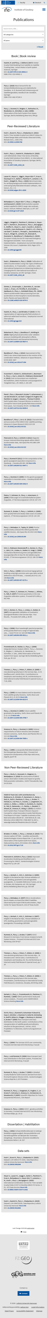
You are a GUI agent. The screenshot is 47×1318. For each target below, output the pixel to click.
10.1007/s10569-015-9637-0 (17, 341)
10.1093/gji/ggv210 (14, 321)
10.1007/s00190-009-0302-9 (17, 484)
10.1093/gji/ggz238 (14, 250)
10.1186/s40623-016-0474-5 (17, 300)
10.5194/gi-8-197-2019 (15, 211)
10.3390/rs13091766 (14, 142)
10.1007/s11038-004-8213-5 (17, 699)
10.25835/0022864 (14, 1208)
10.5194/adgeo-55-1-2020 (16, 190)
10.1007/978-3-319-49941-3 (17, 72)
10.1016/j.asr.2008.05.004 (16, 536)
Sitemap (39, 1311)
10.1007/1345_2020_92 (15, 165)
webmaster (30, 1228)
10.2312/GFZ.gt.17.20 (15, 845)
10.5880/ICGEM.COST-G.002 (17, 1189)
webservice (24, 1307)
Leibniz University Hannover (26, 1303)
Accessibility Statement (25, 1311)
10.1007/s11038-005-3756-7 (17, 718)
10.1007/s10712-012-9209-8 (17, 408)
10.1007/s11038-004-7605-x (17, 738)
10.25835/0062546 (14, 1164)
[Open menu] (44, 10)
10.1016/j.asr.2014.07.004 (16, 362)
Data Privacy (9, 1311)
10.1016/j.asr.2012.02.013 (16, 447)
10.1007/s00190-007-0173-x (17, 580)
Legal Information (37, 1307)
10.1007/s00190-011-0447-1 (17, 465)
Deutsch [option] (38, 2)
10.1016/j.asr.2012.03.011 (16, 426)
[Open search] (45, 2)
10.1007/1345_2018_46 (15, 275)
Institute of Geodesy (23, 9)
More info (35, 406)
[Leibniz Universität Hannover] (8, 3)
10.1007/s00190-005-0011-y (17, 635)
